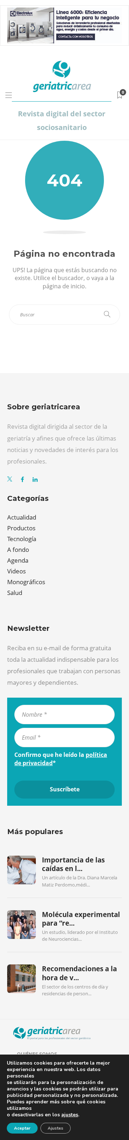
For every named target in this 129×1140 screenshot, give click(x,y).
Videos (16, 571)
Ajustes (55, 1128)
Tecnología (21, 539)
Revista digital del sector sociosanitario (61, 120)
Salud (14, 592)
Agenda (17, 560)
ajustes (69, 1115)
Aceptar (22, 1128)
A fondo (18, 549)
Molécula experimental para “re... (81, 918)
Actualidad (21, 517)
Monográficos (26, 582)
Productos (21, 528)
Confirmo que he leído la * (60, 759)
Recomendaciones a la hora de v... (79, 973)
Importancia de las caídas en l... (73, 864)
